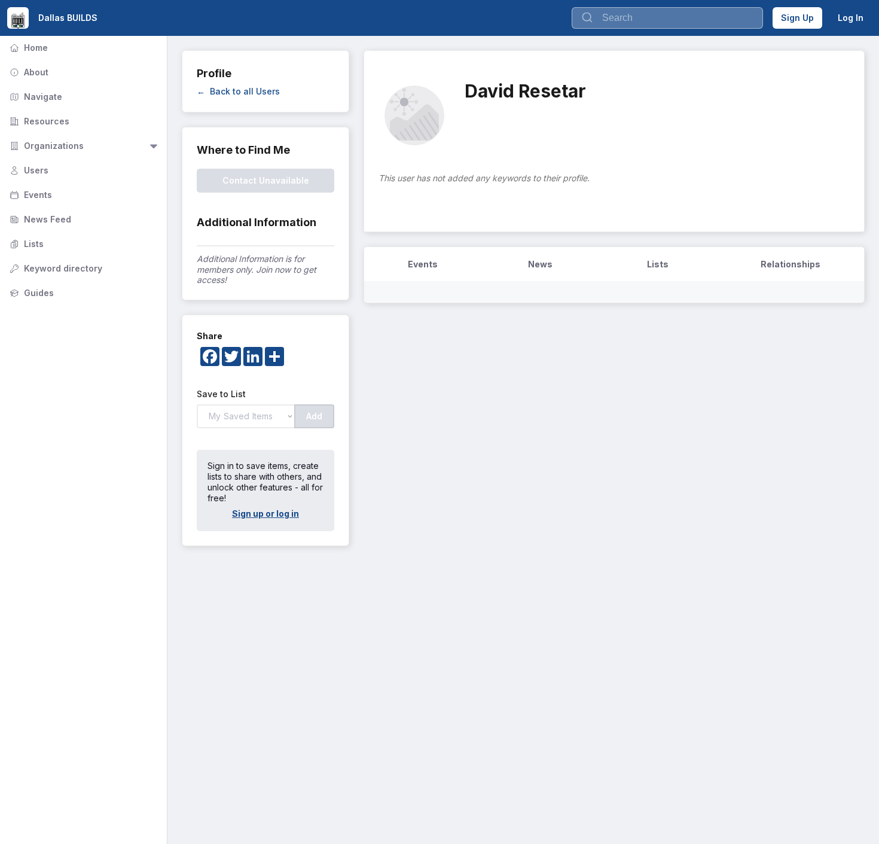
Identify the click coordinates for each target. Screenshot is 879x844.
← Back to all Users (238, 91)
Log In (850, 18)
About (27, 72)
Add (314, 416)
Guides (30, 293)
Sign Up (797, 18)
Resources (38, 121)
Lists (25, 244)
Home (27, 47)
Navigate (34, 97)
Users (27, 170)
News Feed (39, 219)
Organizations (45, 146)
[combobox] (667, 18)
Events (29, 195)
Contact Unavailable (265, 180)
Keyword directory (54, 268)
